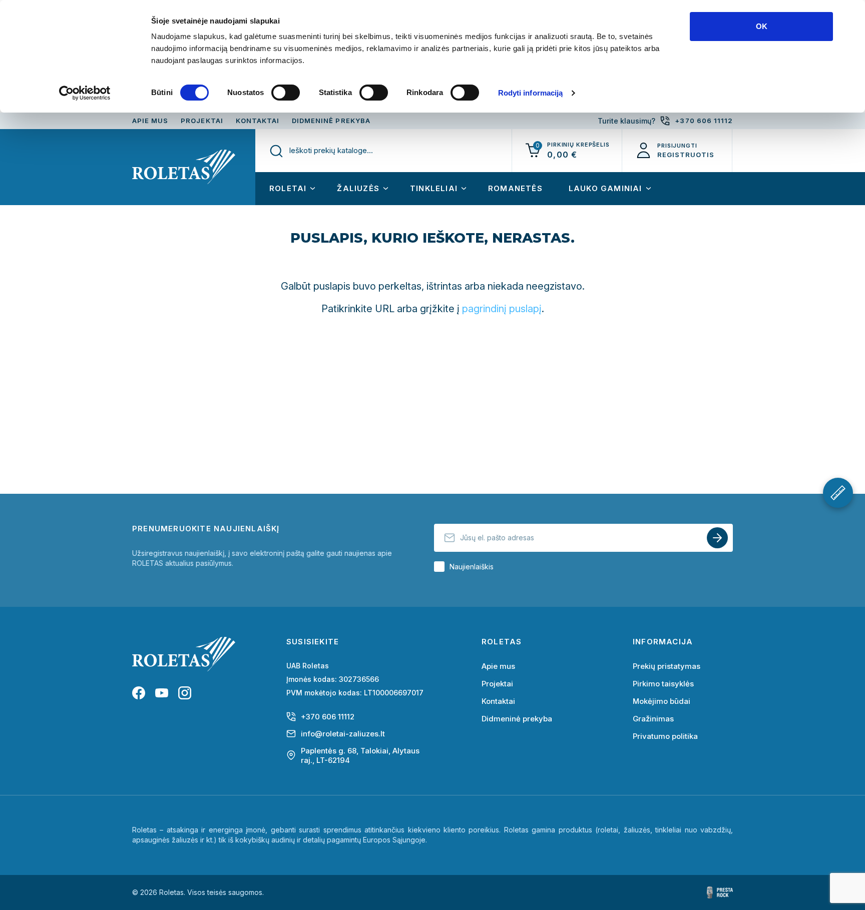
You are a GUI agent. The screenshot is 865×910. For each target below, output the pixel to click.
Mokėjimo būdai (661, 701)
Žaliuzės (358, 188)
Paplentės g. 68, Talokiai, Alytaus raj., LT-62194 (360, 755)
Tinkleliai (434, 188)
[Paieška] (275, 150)
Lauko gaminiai (605, 188)
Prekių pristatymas (666, 666)
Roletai (287, 188)
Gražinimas (653, 718)
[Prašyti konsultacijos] (838, 493)
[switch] (285, 93)
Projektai (202, 121)
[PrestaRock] (720, 892)
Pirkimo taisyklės (663, 683)
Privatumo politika (665, 736)
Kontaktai (257, 121)
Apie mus (150, 121)
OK (761, 26)
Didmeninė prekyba (331, 121)
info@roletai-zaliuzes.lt (343, 733)
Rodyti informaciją (530, 93)
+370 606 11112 (327, 716)
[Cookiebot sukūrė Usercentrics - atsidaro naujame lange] (85, 93)
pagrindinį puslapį (502, 309)
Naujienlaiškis (472, 566)
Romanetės (515, 188)
